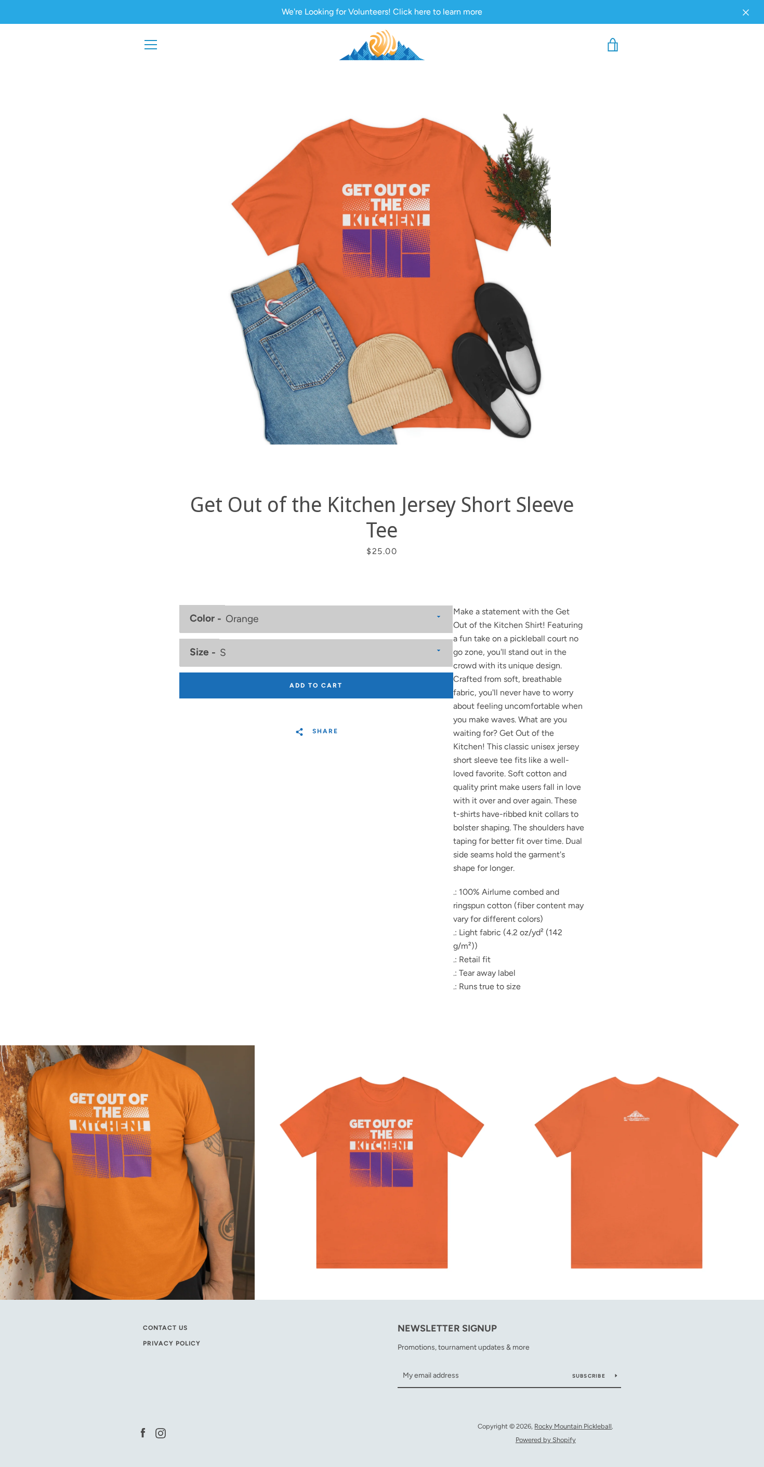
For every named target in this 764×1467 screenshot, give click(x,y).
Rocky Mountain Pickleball (573, 1426)
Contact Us (165, 1327)
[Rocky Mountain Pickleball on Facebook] (143, 1432)
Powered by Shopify (546, 1440)
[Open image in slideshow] (382, 276)
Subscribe (590, 1375)
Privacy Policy (172, 1343)
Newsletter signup (447, 1328)
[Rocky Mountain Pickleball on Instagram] (160, 1432)
